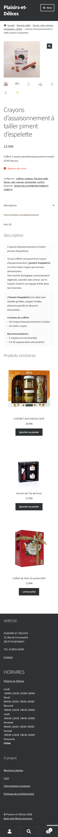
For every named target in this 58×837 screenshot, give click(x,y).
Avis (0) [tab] (8, 224)
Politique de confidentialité (19, 793)
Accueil (10, 25)
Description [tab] (10, 205)
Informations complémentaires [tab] (21, 214)
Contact (8, 657)
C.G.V (6, 778)
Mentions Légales (13, 770)
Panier (45, 828)
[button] (49, 46)
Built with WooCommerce (18, 818)
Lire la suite (29, 591)
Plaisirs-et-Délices (15, 10)
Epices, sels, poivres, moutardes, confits (24, 182)
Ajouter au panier (29, 432)
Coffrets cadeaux (24, 178)
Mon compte (9, 831)
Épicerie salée (23, 25)
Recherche (29, 831)
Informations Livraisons (17, 786)
